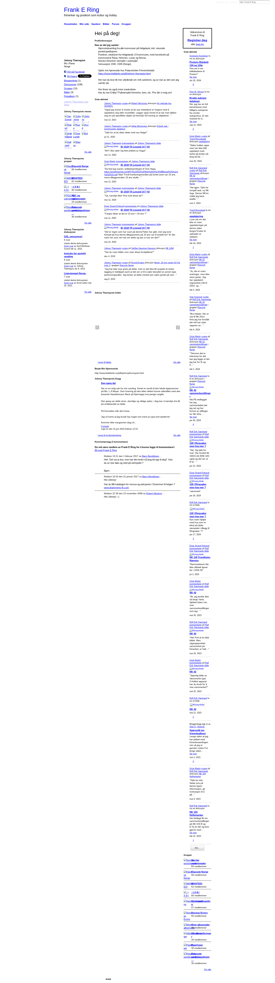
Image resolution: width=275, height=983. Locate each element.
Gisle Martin (109, 161)
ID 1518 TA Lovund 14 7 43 (135, 146)
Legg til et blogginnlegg (109, 435)
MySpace (72, 76)
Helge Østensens (139, 126)
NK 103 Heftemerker (198, 775)
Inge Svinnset (196, 297)
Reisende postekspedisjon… (81, 210)
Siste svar (68, 246)
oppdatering (204, 141)
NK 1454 (170, 248)
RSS (96, 287)
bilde (159, 143)
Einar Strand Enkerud (114, 206)
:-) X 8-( (76, 186)
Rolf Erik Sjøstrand (198, 168)
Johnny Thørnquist (112, 103)
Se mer (193, 77)
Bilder (67, 92)
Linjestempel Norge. (75, 273)
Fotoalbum (69, 96)
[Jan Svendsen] (68, 118)
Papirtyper (197, 945)
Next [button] (178, 327)
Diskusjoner (70, 84)
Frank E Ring (81, 9)
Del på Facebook (76, 71)
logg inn (200, 44)
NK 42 (193, 592)
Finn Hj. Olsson (197, 92)
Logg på (233, 2)
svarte (125, 103)
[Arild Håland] (68, 136)
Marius (88, 979)
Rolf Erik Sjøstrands (198, 171)
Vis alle (88, 152)
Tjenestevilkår (204, 979)
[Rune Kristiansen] (77, 127)
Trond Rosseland (197, 210)
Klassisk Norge (80, 166)
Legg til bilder (104, 362)
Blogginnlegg (70, 80)
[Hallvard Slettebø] (68, 144)
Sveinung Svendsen (199, 56)
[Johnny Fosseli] (85, 118)
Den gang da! (108, 383)
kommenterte (128, 143)
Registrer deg (222, 2)
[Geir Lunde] (77, 136)
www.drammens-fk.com (116, 487)
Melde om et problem (183, 979)
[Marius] (77, 144)
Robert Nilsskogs (139, 103)
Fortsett (105, 426)
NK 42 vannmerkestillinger (198, 177)
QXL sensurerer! (73, 236)
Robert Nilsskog (154, 493)
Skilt (167, 979)
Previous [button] (97, 327)
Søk (272, 2)
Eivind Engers (138, 262)
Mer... (197, 848)
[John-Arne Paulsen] (77, 118)
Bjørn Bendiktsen (150, 456)
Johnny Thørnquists (147, 143)
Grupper (68, 88)
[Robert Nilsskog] (68, 127)
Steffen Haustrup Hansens (143, 248)
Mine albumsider (200, 924)
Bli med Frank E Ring (106, 450)
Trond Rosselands (198, 139)
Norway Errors (199, 912)
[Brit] (85, 136)
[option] (138, 327)
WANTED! (77, 178)
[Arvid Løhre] (85, 127)
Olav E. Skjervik (197, 727)
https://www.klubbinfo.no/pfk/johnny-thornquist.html (124, 73)
